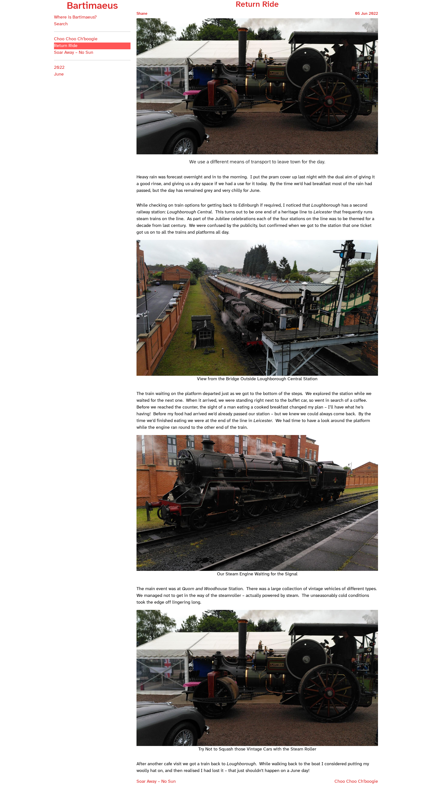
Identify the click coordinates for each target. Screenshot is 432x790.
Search (61, 24)
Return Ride (66, 46)
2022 (59, 67)
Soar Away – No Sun (73, 52)
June (59, 74)
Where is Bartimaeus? (75, 17)
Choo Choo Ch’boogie (76, 39)
